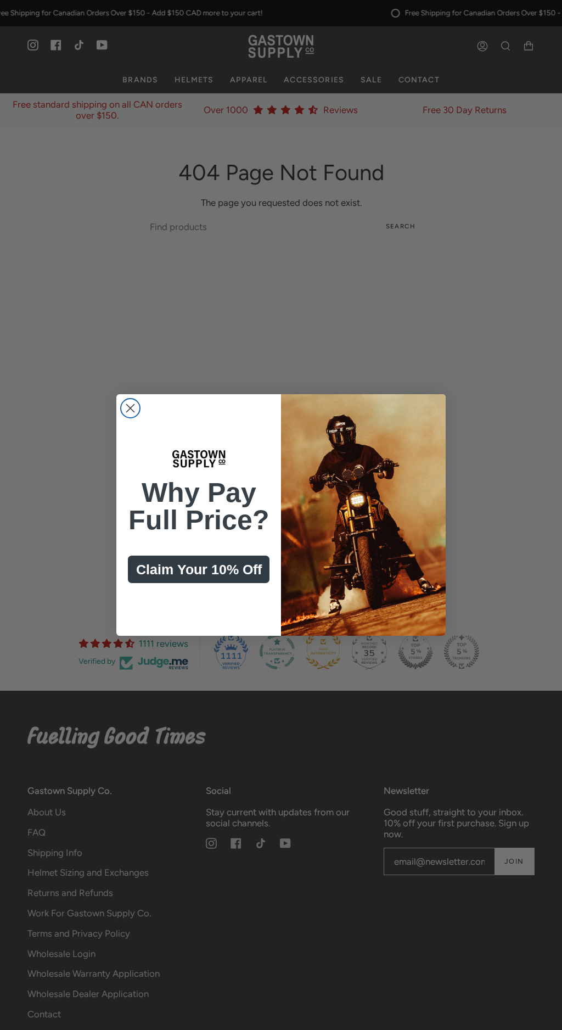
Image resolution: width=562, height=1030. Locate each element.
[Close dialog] (130, 408)
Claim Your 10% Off (199, 569)
